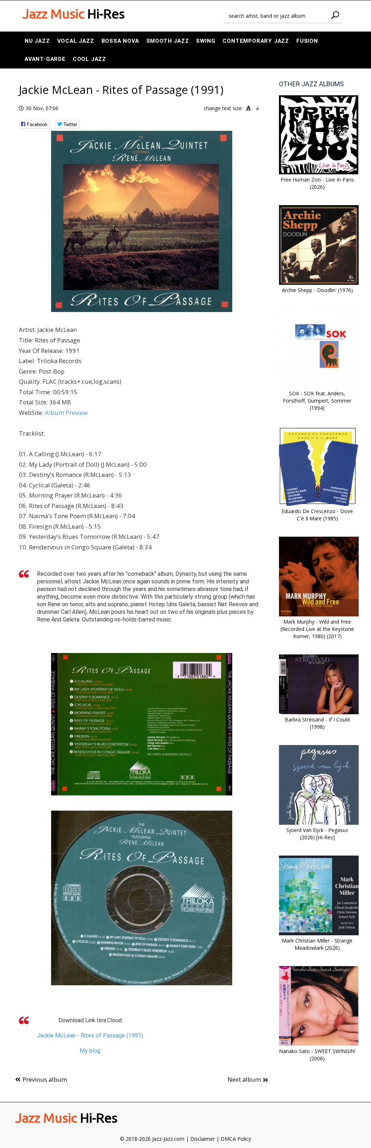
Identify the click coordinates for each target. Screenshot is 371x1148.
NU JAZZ (37, 41)
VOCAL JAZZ (75, 41)
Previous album (44, 1079)
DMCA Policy (236, 1138)
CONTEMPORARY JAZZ (255, 41)
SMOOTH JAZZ (167, 41)
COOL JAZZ (89, 59)
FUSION (307, 41)
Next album (244, 1079)
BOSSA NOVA (120, 41)
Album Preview (66, 412)
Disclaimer (202, 1138)
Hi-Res (73, 13)
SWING (205, 41)
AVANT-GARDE (45, 59)
